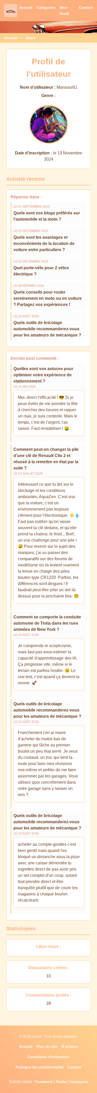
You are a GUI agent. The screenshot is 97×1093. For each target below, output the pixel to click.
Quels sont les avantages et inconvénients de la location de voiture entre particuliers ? (43, 243)
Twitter (62, 1082)
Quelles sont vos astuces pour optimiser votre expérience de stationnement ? (43, 374)
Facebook (44, 1082)
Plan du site (46, 1046)
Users (31, 38)
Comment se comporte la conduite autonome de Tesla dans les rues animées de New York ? (47, 623)
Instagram (79, 1082)
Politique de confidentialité (39, 1067)
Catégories (46, 7)
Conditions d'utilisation (48, 1057)
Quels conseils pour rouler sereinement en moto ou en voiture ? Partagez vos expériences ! (47, 298)
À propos (70, 1046)
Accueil (25, 7)
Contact (86, 7)
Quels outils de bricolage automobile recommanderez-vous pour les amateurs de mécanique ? (47, 328)
